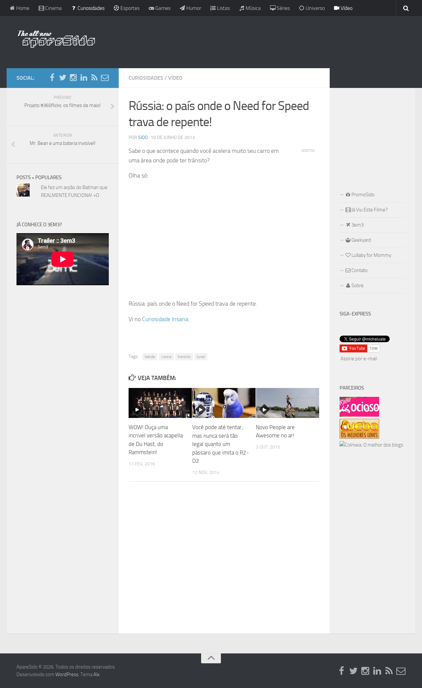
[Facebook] (52, 78)
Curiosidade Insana (165, 319)
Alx (96, 674)
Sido (143, 137)
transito (184, 356)
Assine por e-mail (359, 359)
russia (166, 356)
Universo (314, 8)
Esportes (129, 8)
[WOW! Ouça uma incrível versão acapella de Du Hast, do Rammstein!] (160, 403)
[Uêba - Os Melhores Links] (359, 437)
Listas (223, 8)
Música (252, 8)
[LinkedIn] (84, 78)
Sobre (357, 286)
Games (162, 8)
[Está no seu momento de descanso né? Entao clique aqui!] (359, 415)
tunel (201, 356)
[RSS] (94, 78)
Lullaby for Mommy (370, 255)
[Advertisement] (254, 41)
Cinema (53, 8)
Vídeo (345, 8)
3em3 (357, 225)
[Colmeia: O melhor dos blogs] (371, 445)
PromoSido (362, 195)
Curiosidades (90, 8)
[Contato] (105, 78)
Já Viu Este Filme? (369, 210)
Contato (359, 270)
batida (150, 356)
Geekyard (360, 240)
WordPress (66, 674)
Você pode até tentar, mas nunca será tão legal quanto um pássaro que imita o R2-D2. (220, 444)
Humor (193, 8)
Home (22, 8)
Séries (282, 8)
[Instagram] (73, 78)
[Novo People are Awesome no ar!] (287, 403)
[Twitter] (63, 78)
